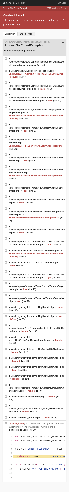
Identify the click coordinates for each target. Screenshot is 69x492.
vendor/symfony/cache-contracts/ (35, 250)
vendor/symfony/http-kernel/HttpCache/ (37, 349)
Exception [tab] (10, 33)
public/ (19, 430)
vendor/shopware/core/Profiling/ (32, 71)
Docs (63, 3)
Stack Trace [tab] (26, 33)
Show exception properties (21, 50)
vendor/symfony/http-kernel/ (32, 307)
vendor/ (26, 417)
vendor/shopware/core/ (27, 396)
